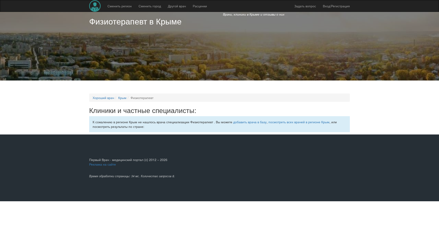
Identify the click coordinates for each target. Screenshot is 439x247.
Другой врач (177, 6)
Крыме (169, 21)
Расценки (200, 6)
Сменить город (150, 6)
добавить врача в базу (250, 122)
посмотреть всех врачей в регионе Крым (298, 122)
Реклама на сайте (102, 164)
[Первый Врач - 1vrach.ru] (95, 6)
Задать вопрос (305, 6)
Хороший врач (103, 97)
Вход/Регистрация (336, 6)
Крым (122, 97)
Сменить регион (119, 6)
